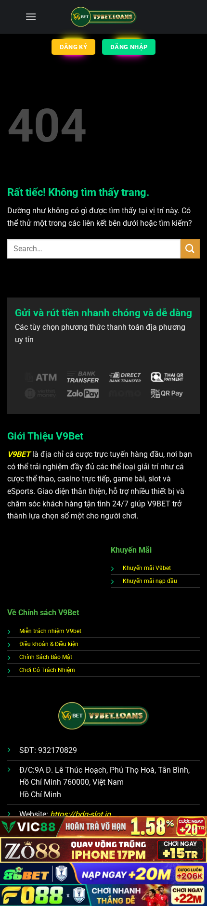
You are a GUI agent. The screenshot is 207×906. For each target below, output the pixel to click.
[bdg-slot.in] (104, 17)
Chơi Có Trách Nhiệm (47, 670)
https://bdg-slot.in (80, 814)
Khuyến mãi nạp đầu (150, 581)
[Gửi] (190, 248)
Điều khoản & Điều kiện (48, 644)
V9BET (19, 454)
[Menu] (31, 16)
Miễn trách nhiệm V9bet (50, 631)
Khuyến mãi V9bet (147, 568)
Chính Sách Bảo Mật (45, 657)
